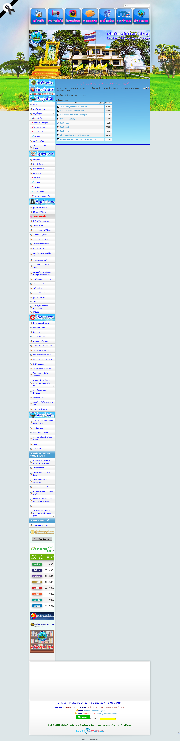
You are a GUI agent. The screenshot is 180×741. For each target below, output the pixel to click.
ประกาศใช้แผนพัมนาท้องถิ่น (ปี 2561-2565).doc (78, 139)
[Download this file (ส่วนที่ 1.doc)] (58, 131)
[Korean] (50, 94)
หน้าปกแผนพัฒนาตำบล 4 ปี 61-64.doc (74, 135)
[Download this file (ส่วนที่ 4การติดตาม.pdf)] (58, 119)
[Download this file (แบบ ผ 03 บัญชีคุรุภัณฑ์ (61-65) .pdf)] (58, 107)
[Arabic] (33, 94)
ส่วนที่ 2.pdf (64, 127)
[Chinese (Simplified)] (35, 94)
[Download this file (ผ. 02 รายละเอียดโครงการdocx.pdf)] (58, 115)
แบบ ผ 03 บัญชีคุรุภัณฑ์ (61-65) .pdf (73, 107)
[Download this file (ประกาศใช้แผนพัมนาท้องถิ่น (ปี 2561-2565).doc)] (58, 139)
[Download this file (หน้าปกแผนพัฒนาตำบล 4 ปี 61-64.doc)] (58, 135)
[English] (38, 94)
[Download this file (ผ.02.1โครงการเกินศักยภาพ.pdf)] (58, 111)
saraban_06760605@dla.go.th (107, 714)
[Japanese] (47, 94)
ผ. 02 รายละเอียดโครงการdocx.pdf (73, 115)
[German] (43, 94)
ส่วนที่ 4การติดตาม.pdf (68, 119)
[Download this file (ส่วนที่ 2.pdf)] (58, 127)
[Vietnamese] (52, 94)
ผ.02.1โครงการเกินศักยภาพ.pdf (72, 111)
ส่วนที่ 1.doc (64, 131)
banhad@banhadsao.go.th (94, 711)
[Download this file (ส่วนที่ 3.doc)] (58, 123)
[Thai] (30, 94)
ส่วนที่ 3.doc (64, 123)
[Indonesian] (45, 94)
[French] (40, 94)
